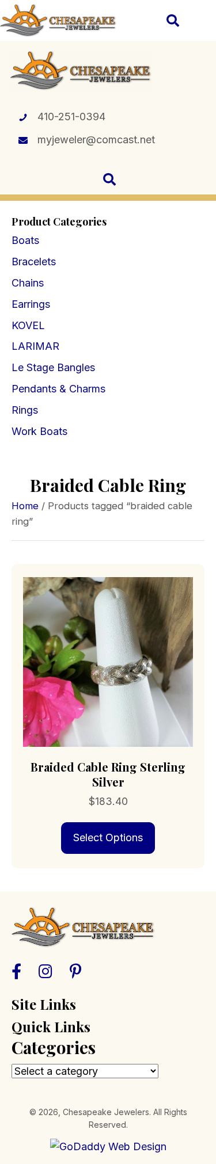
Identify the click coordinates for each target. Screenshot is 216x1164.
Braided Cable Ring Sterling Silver (108, 774)
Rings (25, 410)
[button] (16, 971)
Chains (28, 283)
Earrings (31, 304)
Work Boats (39, 431)
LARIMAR (35, 346)
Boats (25, 240)
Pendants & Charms (58, 389)
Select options (108, 837)
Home (25, 506)
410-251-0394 (71, 116)
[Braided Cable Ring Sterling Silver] (108, 661)
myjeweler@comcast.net (96, 139)
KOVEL (28, 325)
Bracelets (34, 261)
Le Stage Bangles (53, 367)
